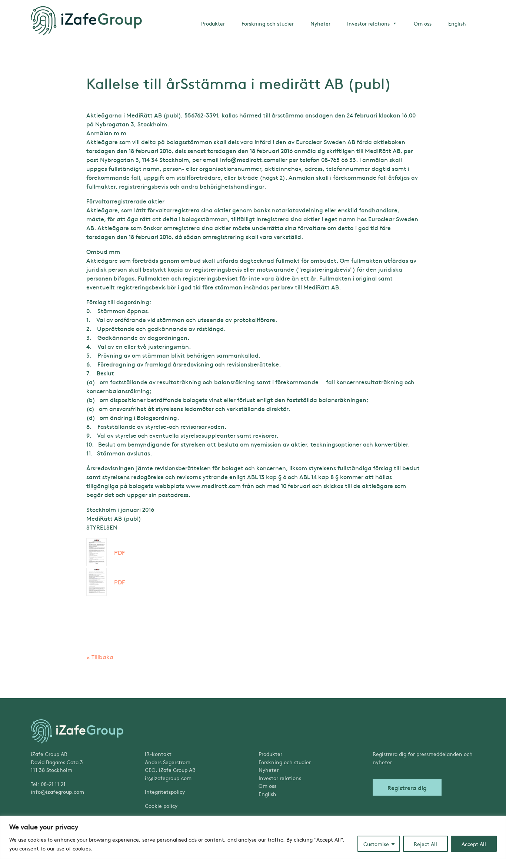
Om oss (423, 23)
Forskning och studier (268, 23)
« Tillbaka (99, 657)
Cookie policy (161, 805)
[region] (253, 837)
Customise (376, 844)
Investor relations (368, 23)
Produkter (213, 23)
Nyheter (320, 23)
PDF (119, 552)
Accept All (474, 844)
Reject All (425, 844)
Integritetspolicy (165, 791)
